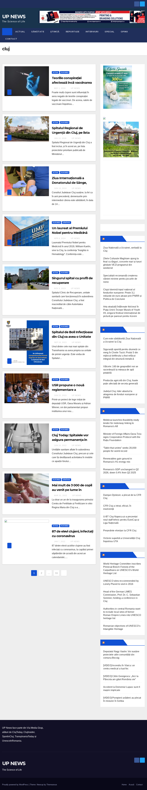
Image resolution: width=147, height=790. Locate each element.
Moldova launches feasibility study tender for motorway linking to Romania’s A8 (121, 423)
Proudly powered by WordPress (15, 785)
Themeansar (52, 785)
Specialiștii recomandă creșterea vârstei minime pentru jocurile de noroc (120, 278)
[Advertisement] (122, 190)
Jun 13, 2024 (60, 188)
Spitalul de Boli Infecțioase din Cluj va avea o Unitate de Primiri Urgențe (72, 336)
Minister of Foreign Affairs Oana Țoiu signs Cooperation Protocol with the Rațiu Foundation (122, 437)
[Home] (7, 31)
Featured (64, 72)
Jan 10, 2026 (60, 138)
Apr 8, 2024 (60, 238)
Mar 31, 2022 (60, 496)
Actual (20, 31)
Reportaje (72, 31)
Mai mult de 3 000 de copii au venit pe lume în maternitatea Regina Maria (72, 489)
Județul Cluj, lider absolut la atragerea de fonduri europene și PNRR (120, 394)
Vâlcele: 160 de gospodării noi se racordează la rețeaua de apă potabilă (120, 369)
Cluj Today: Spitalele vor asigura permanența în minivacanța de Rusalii (70, 439)
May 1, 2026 (60, 88)
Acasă (131, 785)
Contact (11, 39)
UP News (75, 88)
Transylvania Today (120, 411)
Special (109, 31)
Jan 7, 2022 (59, 542)
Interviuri (92, 31)
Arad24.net (113, 642)
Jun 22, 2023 (60, 395)
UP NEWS (13, 17)
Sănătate (37, 31)
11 (56, 573)
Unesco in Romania (118, 554)
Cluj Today (113, 238)
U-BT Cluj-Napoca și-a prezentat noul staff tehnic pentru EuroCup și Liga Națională (121, 519)
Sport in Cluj (114, 486)
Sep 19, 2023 (60, 342)
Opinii (124, 31)
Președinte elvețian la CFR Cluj (119, 530)
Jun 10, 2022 (60, 445)
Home (124, 785)
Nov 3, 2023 (60, 288)
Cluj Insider (113, 329)
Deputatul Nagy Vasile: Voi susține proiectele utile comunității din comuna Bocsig (121, 654)
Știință (54, 31)
